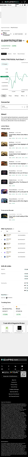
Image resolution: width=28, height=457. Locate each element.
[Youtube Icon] (24, 366)
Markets (10, 53)
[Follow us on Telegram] (27, 5)
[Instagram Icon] (4, 369)
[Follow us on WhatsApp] (22, 5)
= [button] (24, 107)
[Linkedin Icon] (17, 366)
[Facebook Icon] (10, 366)
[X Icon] (4, 366)
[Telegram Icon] (10, 369)
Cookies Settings (14, 389)
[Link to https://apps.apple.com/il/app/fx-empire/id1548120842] (6, 372)
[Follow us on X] (20, 5)
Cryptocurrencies (5, 27)
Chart (14, 53)
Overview (4, 53)
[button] (2, 1)
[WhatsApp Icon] (17, 369)
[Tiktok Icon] (24, 369)
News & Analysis (21, 53)
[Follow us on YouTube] (25, 5)
